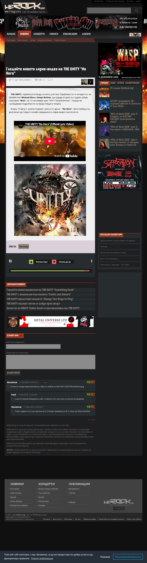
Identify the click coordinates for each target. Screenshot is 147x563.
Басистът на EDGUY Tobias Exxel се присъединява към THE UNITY (43, 308)
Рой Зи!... (104, 246)
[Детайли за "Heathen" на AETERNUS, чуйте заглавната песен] (90, 82)
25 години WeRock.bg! (122, 88)
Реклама (68, 519)
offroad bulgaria (115, 1)
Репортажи (43, 501)
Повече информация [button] (42, 558)
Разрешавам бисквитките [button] (128, 557)
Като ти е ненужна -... (110, 258)
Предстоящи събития (48, 488)
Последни (11, 40)
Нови (112, 83)
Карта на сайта (134, 519)
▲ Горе (91, 419)
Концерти (39, 34)
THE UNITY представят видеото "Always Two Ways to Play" (40, 299)
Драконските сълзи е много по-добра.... (118, 240)
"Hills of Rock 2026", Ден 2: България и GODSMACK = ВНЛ (124, 128)
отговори (44, 382)
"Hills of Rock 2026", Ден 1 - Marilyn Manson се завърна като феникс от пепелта (124, 142)
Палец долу (65, 261)
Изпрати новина (45, 40)
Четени (120, 83)
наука (130, 1)
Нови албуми (60, 40)
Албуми (86, 34)
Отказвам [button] (105, 557)
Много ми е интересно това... (113, 252)
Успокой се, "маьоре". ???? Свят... (115, 264)
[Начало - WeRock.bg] (24, 13)
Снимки (54, 34)
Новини (24, 34)
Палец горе (41, 261)
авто (138, 1)
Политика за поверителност (111, 519)
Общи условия (89, 519)
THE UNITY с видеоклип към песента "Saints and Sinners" (39, 294)
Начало (11, 34)
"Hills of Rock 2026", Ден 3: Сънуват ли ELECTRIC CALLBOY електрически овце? (124, 118)
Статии (72, 493)
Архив (32, 40)
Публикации (70, 34)
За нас (78, 519)
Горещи (104, 83)
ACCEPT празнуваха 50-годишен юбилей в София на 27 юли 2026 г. (125, 104)
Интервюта (74, 488)
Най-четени (23, 40)
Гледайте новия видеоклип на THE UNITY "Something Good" (40, 290)
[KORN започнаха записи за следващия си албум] (84, 82)
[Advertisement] (49, 53)
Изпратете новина (19, 505)
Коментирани (132, 83)
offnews (99, 1)
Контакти (57, 519)
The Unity (23, 246)
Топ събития (44, 493)
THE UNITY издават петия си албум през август (33, 304)
